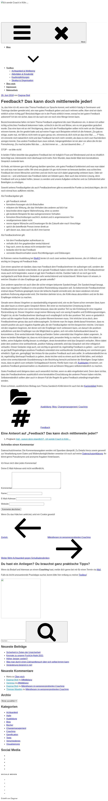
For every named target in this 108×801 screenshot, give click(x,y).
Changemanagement (67, 407)
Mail (99, 569)
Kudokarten (83, 363)
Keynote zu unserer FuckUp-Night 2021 (24, 655)
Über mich (10, 84)
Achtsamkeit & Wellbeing (23, 71)
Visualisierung (13, 744)
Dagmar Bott (24, 95)
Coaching (83, 407)
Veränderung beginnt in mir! (19, 665)
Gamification (12, 734)
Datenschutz (12, 90)
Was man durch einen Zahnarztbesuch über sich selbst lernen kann (37, 662)
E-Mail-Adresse (8, 498)
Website (5, 504)
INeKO (37, 258)
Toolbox (10, 68)
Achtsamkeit (12, 712)
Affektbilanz (26, 680)
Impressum (11, 87)
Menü (83, 42)
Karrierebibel (90, 386)
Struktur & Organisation (22, 80)
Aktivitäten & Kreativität (22, 74)
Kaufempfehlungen (20, 77)
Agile (8, 715)
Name (4, 493)
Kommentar (6, 488)
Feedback (45, 427)
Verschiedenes (13, 741)
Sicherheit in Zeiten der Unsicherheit (23, 652)
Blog (8, 47)
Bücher (9, 725)
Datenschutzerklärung (92, 453)
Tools (8, 738)
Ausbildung (46, 407)
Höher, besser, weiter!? (17, 659)
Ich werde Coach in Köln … (42, 10)
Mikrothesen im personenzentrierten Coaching (42, 686)
